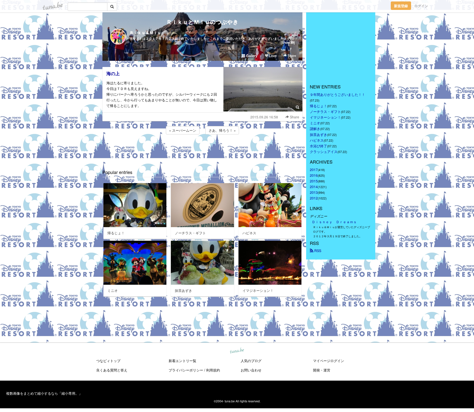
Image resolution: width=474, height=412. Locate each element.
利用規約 (213, 370)
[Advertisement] (202, 149)
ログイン (421, 5)
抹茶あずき (318, 134)
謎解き (315, 128)
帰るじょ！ (318, 105)
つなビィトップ (108, 360)
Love (272, 55)
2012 (314, 197)
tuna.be (236, 351)
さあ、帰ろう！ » (222, 130)
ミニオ (315, 122)
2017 (314, 169)
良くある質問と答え (111, 370)
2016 (314, 175)
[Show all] (288, 42)
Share (291, 55)
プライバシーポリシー (186, 370)
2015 (314, 180)
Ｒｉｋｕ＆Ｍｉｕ (145, 32)
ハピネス (317, 140)
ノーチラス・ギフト (325, 111)
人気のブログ (251, 360)
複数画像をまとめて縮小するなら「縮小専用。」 (44, 393)
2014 (314, 186)
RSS (317, 250)
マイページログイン (328, 360)
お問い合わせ (251, 370)
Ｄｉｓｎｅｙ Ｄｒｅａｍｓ (334, 221)
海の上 (113, 73)
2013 (314, 192)
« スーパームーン (182, 130)
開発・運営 (321, 370)
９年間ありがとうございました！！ (337, 94)
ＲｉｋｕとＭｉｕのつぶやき (202, 22)
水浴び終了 (318, 145)
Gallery (251, 55)
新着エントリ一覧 (182, 360)
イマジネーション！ (325, 117)
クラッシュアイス (323, 151)
